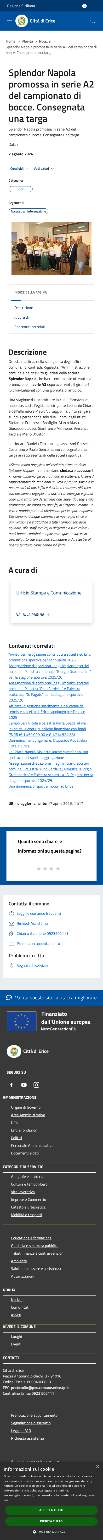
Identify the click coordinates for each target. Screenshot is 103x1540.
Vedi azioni (42, 168)
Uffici (15, 1122)
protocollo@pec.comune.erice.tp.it (40, 1387)
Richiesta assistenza (27, 1438)
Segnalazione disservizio (31, 1423)
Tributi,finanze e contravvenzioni (37, 1253)
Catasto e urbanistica (28, 1207)
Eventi (16, 1344)
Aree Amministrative (28, 1115)
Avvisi (16, 1315)
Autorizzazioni (22, 1276)
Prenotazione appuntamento (34, 1415)
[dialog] (51, 1501)
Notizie (45, 41)
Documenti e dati (25, 1153)
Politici (16, 1138)
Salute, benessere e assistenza (36, 1268)
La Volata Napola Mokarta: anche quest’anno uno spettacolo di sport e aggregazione (48, 754)
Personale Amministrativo (32, 1145)
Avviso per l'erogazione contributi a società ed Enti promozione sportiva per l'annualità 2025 (50, 657)
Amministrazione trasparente (35, 1461)
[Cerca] (93, 21)
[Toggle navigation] (9, 20)
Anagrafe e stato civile (29, 1176)
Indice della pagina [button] (30, 292)
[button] (51, 1532)
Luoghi (16, 1336)
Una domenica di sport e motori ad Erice (41, 786)
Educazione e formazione (31, 1238)
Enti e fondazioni (24, 1130)
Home (10, 41)
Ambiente (19, 1261)
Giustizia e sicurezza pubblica (34, 1245)
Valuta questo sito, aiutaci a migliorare (55, 997)
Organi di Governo (25, 1107)
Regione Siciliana (21, 6)
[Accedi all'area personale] (84, 6)
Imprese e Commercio (28, 1199)
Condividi (17, 168)
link (6, 1500)
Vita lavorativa (23, 1192)
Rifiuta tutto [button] (51, 1521)
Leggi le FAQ (21, 1430)
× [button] (97, 1467)
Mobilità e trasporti (26, 1215)
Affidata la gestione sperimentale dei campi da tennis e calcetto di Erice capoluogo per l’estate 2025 (47, 711)
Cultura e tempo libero (29, 1184)
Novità (27, 41)
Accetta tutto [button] (51, 1510)
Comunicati (20, 1307)
